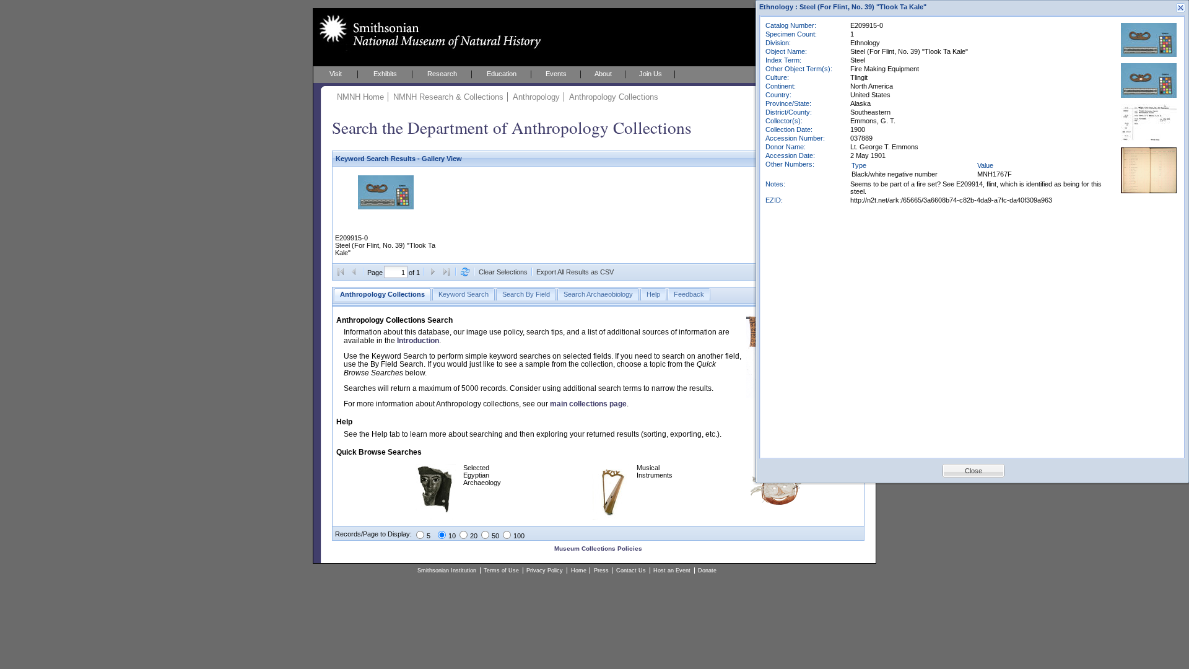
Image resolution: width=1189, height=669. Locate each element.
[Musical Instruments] (611, 517)
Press (601, 570)
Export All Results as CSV (575, 272)
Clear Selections (503, 272)
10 (452, 536)
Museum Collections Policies (598, 548)
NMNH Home (360, 97)
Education (501, 73)
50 (495, 536)
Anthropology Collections (613, 97)
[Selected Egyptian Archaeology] (436, 517)
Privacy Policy (544, 570)
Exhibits (385, 73)
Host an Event (671, 570)
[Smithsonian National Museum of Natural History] (427, 32)
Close (973, 470)
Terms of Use (501, 570)
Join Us (650, 73)
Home (578, 570)
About (603, 73)
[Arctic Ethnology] (778, 505)
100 (519, 536)
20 (473, 536)
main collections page (588, 404)
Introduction (418, 340)
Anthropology (536, 97)
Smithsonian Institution (446, 570)
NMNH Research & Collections (448, 97)
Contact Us (631, 570)
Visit (335, 73)
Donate (707, 570)
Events (556, 73)
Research (442, 73)
